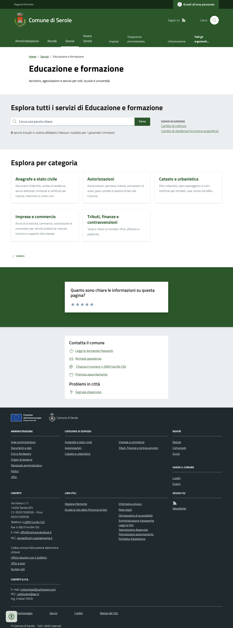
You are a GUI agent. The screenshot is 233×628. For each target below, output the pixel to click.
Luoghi (177, 478)
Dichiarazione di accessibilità (136, 515)
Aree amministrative (23, 442)
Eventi (176, 484)
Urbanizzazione (177, 41)
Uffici (14, 477)
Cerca (142, 121)
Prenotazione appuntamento (136, 534)
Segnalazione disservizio (133, 529)
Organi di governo (21, 459)
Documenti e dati (21, 448)
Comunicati (179, 448)
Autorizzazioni (73, 448)
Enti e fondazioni (21, 454)
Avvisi (176, 454)
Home (32, 56)
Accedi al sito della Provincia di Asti (86, 509)
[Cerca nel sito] (213, 20)
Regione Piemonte (23, 4)
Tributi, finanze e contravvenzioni (138, 448)
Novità (52, 41)
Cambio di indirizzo (173, 125)
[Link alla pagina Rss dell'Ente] (175, 503)
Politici (15, 471)
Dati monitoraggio (21, 613)
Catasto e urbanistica (77, 454)
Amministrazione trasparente (136, 520)
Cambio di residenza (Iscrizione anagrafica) (190, 131)
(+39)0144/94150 (33, 522)
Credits (78, 613)
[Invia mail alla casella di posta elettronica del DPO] (38, 589)
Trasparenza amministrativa (136, 39)
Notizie (177, 442)
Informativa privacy (130, 504)
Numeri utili (18, 569)
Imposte (114, 41)
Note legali (125, 509)
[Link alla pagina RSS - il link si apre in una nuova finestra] (183, 20)
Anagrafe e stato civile (78, 442)
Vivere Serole (87, 38)
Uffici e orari (18, 563)
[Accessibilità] (11, 616)
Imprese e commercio (131, 442)
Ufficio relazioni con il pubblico (29, 557)
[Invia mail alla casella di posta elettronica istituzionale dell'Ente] (36, 532)
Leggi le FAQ (126, 525)
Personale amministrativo (26, 465)
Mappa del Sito (109, 613)
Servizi (69, 41)
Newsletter (179, 508)
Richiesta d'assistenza (132, 539)
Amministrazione (27, 41)
